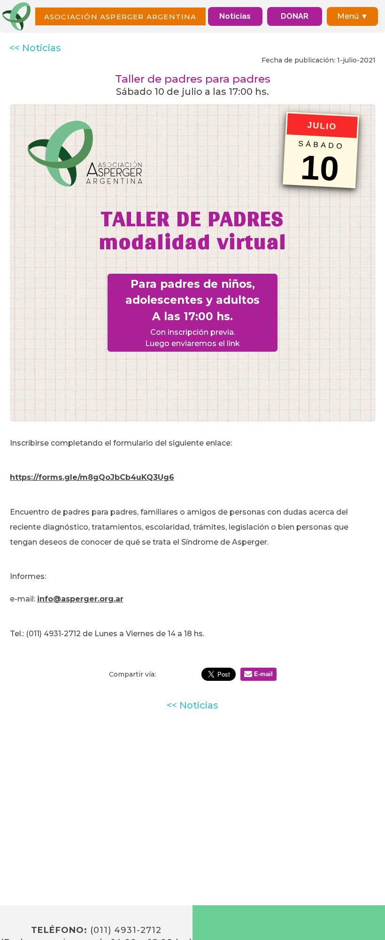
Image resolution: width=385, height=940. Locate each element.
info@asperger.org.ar (80, 598)
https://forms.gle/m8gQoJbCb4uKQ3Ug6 (92, 477)
